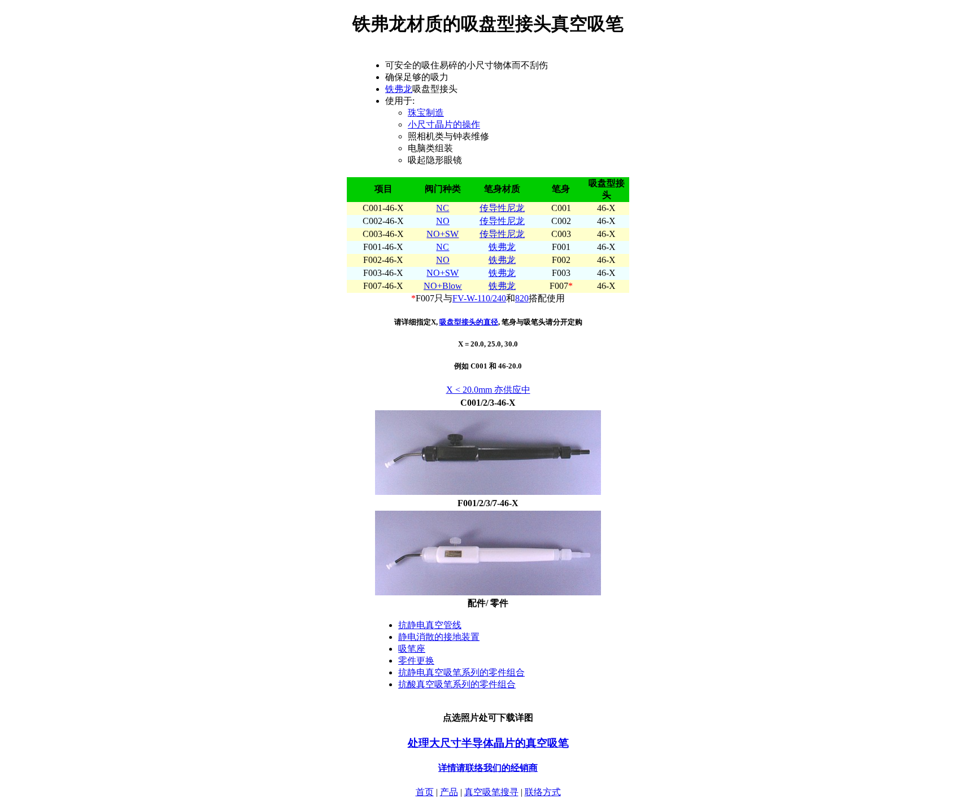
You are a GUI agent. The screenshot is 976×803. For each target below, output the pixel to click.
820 (522, 298)
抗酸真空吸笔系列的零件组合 (457, 684)
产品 (449, 792)
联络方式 (543, 792)
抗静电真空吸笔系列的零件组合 (461, 672)
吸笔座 (411, 648)
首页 (425, 792)
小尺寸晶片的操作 (444, 124)
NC (442, 208)
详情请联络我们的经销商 (488, 768)
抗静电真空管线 (429, 625)
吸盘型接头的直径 (468, 322)
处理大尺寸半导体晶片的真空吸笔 (488, 743)
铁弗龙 (398, 89)
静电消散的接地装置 (439, 637)
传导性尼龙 (502, 208)
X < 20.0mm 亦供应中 (488, 389)
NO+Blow (443, 286)
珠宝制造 (426, 112)
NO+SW (442, 234)
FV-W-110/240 (479, 298)
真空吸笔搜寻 (491, 792)
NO (443, 221)
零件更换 (416, 660)
